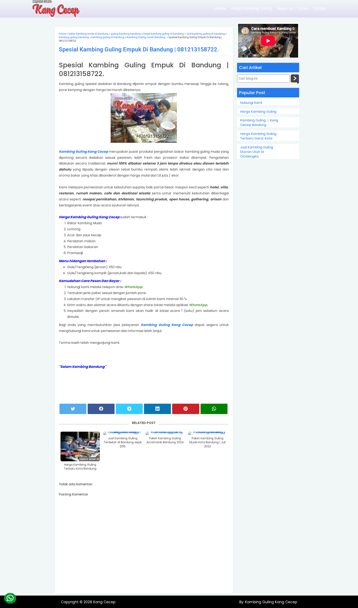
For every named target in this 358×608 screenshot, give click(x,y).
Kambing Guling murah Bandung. (146, 37)
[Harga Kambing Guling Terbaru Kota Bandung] (80, 446)
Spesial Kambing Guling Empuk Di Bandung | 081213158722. (139, 49)
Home (220, 8)
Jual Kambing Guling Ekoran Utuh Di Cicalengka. (256, 152)
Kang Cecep (104, 602)
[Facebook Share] (101, 409)
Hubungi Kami (251, 103)
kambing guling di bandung (107, 37)
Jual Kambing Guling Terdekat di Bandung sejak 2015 (123, 442)
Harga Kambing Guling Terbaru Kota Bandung (80, 467)
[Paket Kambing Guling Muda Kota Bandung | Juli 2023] (207, 433)
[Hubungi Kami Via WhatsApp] (10, 598)
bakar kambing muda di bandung (88, 33)
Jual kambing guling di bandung (205, 33)
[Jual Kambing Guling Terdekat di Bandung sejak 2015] (122, 433)
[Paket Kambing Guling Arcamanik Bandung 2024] (165, 433)
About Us (285, 8)
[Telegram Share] (129, 409)
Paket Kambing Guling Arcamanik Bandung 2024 (165, 440)
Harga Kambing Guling (251, 8)
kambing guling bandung (74, 37)
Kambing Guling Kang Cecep (84, 151)
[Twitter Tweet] (73, 409)
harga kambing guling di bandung (163, 33)
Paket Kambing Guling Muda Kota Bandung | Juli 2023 (207, 442)
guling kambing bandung (126, 33)
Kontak (319, 8)
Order (303, 8)
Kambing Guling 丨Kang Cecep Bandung (259, 122)
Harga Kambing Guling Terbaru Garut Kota (258, 136)
